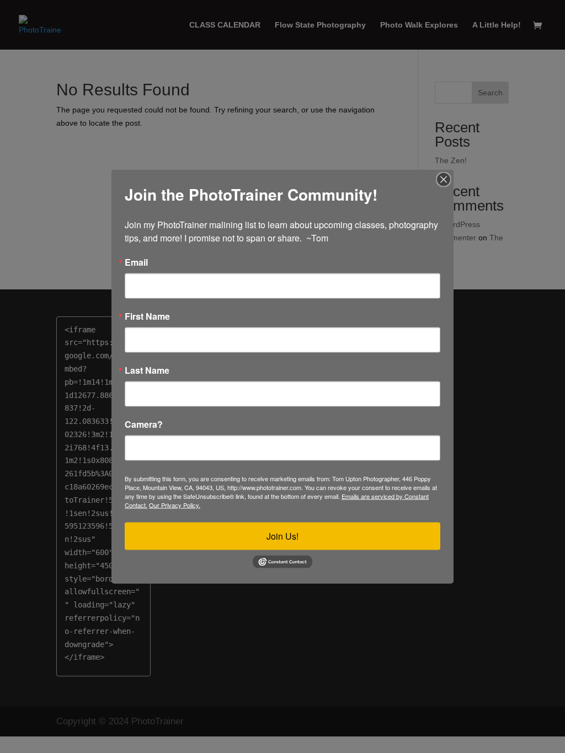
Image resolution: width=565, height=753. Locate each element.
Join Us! (282, 536)
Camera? (144, 424)
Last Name (147, 370)
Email (136, 262)
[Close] (443, 179)
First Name (147, 316)
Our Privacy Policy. (174, 505)
